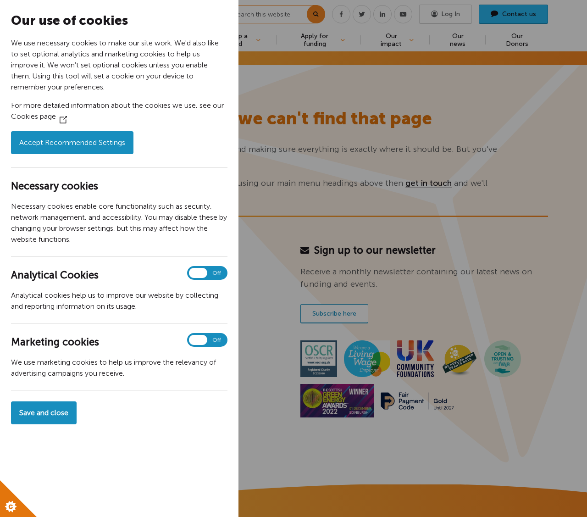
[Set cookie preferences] (18, 498)
